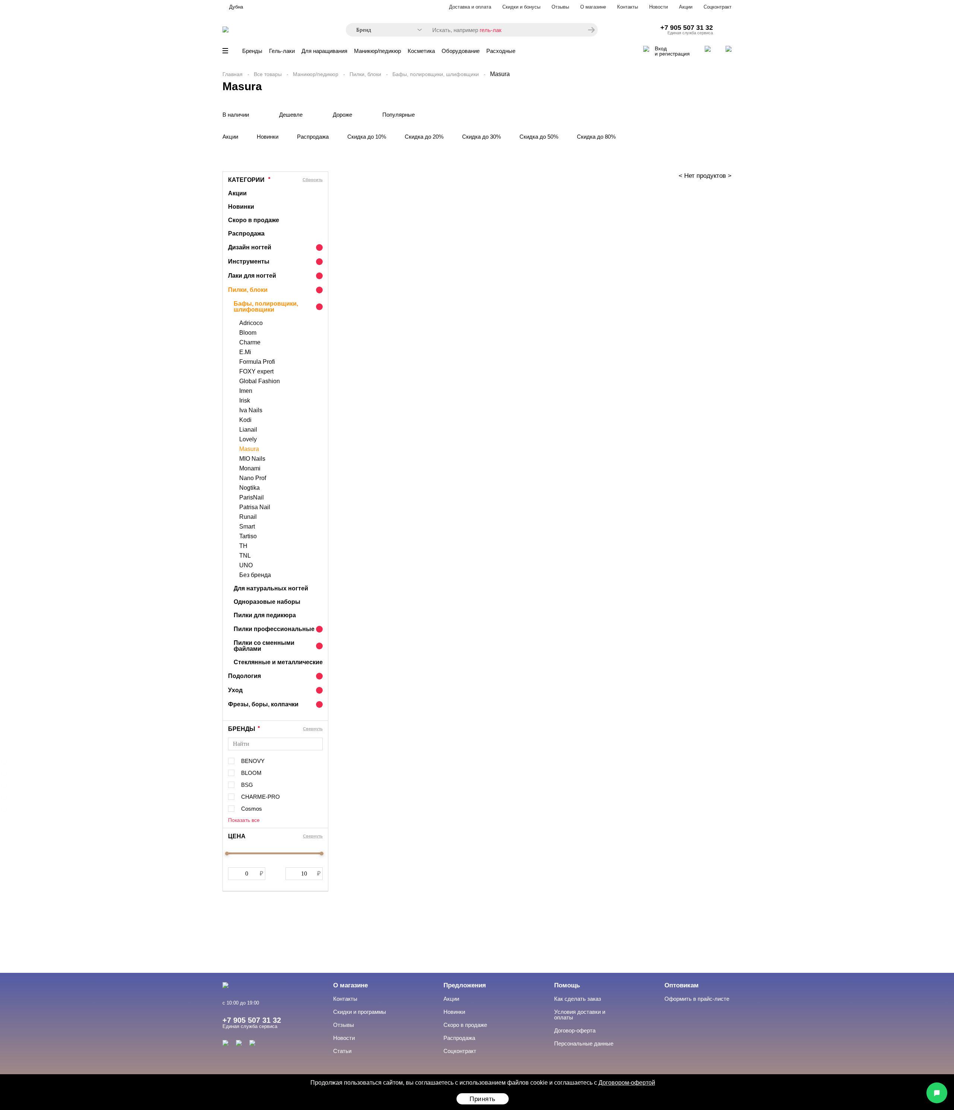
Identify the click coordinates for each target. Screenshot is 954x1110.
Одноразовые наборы (267, 602)
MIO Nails (252, 459)
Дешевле (291, 114)
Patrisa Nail (254, 507)
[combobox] (385, 30)
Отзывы (560, 7)
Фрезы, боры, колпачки (263, 704)
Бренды (252, 51)
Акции (685, 7)
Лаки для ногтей (252, 275)
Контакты (627, 7)
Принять (483, 1099)
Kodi (245, 420)
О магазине (593, 7)
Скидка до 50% (538, 136)
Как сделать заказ (577, 999)
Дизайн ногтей (249, 247)
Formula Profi (257, 362)
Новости (658, 7)
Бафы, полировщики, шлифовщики (435, 74)
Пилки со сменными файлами (264, 646)
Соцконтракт (718, 7)
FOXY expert (256, 372)
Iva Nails (250, 410)
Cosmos (251, 808)
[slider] (227, 853)
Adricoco (251, 323)
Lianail (248, 430)
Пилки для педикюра (265, 615)
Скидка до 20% (424, 136)
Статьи (342, 1051)
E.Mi (245, 352)
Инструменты (248, 261)
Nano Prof (252, 478)
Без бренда (255, 575)
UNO (246, 565)
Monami (249, 469)
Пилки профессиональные (274, 629)
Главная (232, 74)
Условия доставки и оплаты (579, 1014)
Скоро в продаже (253, 220)
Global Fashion (259, 381)
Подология (244, 676)
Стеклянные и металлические (278, 662)
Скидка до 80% (596, 136)
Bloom (247, 333)
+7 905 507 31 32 (686, 27)
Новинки (267, 136)
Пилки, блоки (365, 74)
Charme (249, 343)
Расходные (500, 51)
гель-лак (491, 30)
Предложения (464, 985)
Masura (249, 449)
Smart (247, 527)
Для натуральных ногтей (271, 588)
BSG (247, 785)
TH (243, 546)
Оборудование (461, 51)
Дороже (342, 114)
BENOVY (253, 761)
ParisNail (251, 498)
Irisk (244, 401)
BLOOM (251, 773)
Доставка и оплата (470, 7)
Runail (248, 517)
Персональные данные (583, 1043)
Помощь (567, 985)
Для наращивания (324, 51)
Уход (235, 690)
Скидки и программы (359, 1012)
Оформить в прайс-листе (696, 999)
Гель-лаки (282, 51)
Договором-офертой (626, 1082)
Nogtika (249, 488)
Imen (245, 391)
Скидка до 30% (481, 136)
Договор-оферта (575, 1030)
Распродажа (313, 136)
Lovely (248, 439)
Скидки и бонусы (521, 7)
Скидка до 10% (366, 136)
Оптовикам (681, 985)
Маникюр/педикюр (377, 51)
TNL (245, 556)
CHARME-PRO (260, 797)
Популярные (398, 114)
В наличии (235, 114)
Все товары (268, 74)
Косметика (421, 51)
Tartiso (248, 536)
